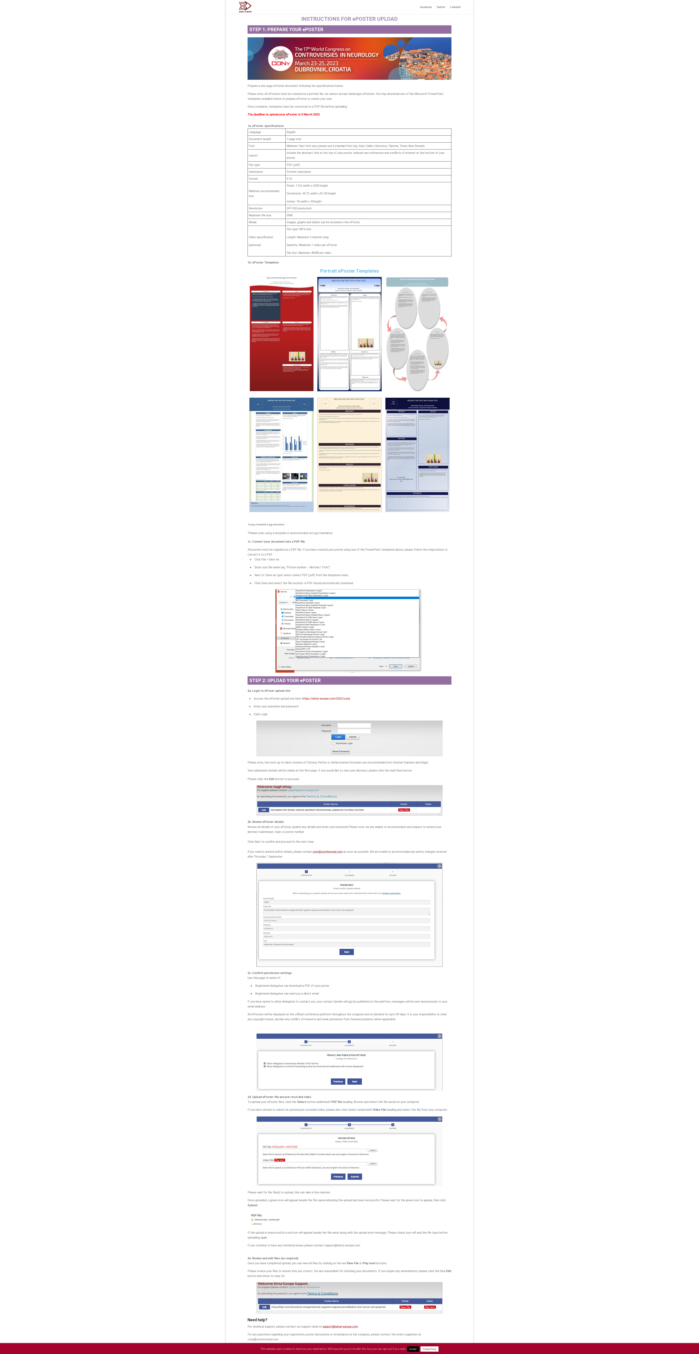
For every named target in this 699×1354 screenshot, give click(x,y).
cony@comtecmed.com (328, 851)
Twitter (441, 7)
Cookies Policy (429, 1349)
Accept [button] (413, 1349)
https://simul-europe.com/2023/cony (326, 698)
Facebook (426, 7)
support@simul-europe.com (340, 1326)
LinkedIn (455, 7)
